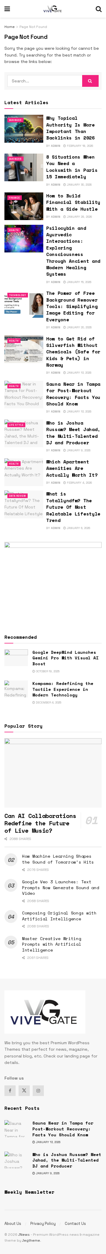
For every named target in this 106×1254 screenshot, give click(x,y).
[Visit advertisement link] (53, 582)
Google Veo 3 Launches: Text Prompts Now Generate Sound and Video (60, 887)
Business (15, 120)
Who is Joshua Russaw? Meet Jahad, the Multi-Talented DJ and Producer (73, 432)
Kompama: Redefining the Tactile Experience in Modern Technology (62, 689)
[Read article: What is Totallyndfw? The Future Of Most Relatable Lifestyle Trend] (23, 504)
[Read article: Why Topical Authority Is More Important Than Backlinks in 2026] (23, 128)
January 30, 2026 (79, 185)
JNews (24, 1234)
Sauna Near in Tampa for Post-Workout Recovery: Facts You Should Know (73, 393)
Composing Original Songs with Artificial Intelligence (59, 916)
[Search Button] (99, 9)
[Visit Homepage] (53, 9)
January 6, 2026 (78, 528)
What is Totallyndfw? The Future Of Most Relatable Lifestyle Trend (73, 507)
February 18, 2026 (79, 146)
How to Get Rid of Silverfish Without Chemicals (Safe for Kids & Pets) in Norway (73, 352)
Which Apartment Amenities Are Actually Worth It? (71, 468)
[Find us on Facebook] (10, 1090)
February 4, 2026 (79, 483)
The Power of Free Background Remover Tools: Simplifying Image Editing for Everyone (71, 306)
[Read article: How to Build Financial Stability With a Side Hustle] (23, 206)
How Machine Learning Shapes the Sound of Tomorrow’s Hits (58, 859)
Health (14, 230)
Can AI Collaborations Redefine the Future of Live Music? (40, 823)
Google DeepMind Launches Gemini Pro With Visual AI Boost (65, 658)
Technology (17, 295)
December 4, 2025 (48, 702)
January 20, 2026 (79, 327)
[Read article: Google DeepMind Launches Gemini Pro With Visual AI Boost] (16, 657)
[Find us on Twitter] (24, 1090)
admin (55, 146)
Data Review (17, 495)
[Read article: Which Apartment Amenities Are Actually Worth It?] (23, 472)
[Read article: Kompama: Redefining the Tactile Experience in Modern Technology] (16, 689)
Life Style (16, 424)
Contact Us (75, 1223)
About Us (12, 1223)
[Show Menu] (7, 9)
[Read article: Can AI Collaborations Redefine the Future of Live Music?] (53, 773)
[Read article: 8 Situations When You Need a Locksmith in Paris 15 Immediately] (23, 167)
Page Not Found (33, 26)
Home (9, 26)
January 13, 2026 (78, 373)
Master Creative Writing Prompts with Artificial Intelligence (51, 944)
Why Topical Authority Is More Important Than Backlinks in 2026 (70, 127)
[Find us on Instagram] (38, 1090)
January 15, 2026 (78, 282)
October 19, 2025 (47, 671)
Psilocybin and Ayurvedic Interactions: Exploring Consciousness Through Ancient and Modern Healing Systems (73, 251)
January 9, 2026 (78, 450)
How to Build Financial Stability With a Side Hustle (73, 202)
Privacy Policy (43, 1223)
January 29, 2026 (79, 217)
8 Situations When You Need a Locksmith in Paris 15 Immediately (71, 166)
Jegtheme (31, 1240)
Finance (14, 197)
